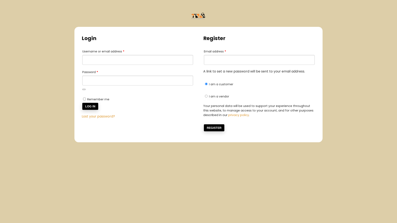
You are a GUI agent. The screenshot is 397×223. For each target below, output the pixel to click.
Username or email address (109, 51)
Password (96, 72)
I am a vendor (218, 96)
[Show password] (84, 89)
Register (214, 127)
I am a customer (220, 84)
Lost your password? (98, 116)
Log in (90, 106)
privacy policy (238, 115)
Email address (221, 51)
